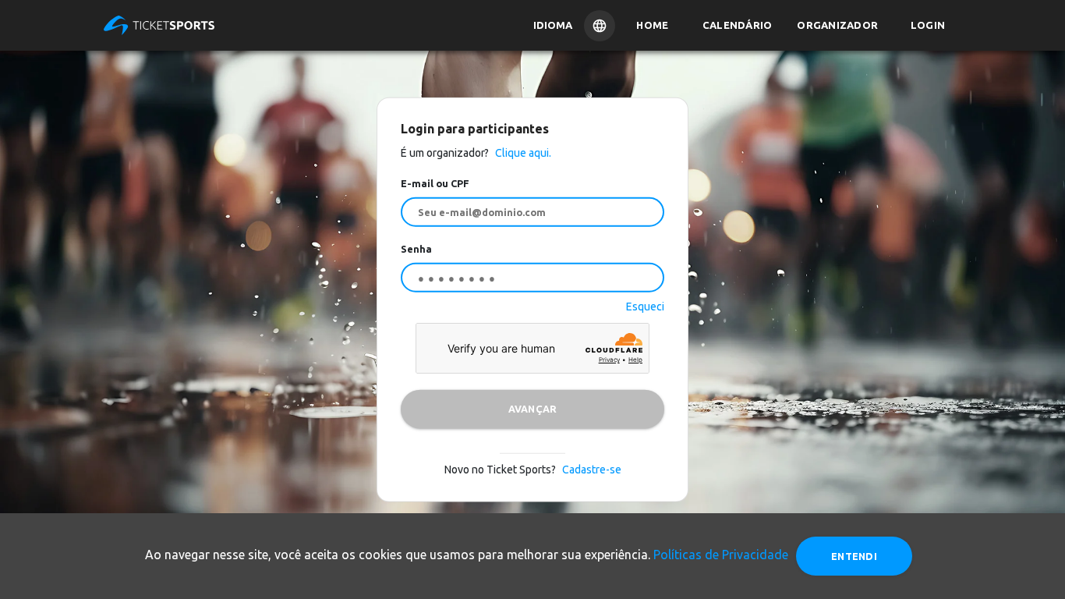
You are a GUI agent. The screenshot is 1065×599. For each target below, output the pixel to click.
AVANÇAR (532, 408)
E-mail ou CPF (435, 183)
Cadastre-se (591, 469)
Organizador (837, 24)
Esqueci (645, 306)
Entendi (854, 556)
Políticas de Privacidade (720, 555)
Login (928, 24)
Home (652, 24)
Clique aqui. (522, 153)
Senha (416, 248)
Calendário (737, 24)
